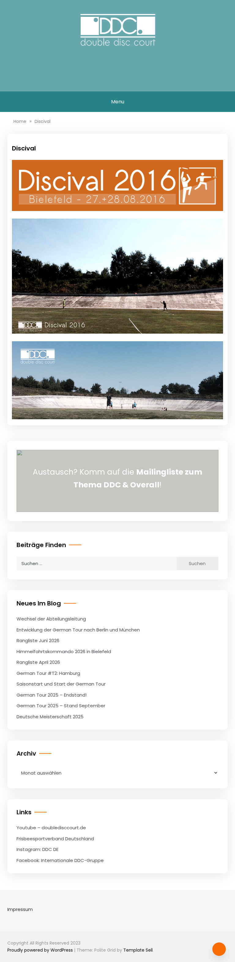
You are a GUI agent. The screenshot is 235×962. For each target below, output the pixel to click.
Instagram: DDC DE (37, 849)
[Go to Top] (219, 949)
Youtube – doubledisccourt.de (51, 827)
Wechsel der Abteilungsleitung (51, 619)
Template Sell (138, 950)
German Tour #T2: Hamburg (48, 673)
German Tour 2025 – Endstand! (52, 695)
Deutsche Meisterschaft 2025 (50, 716)
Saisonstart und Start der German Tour (61, 684)
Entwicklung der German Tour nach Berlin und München (78, 630)
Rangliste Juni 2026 (38, 640)
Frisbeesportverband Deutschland (55, 838)
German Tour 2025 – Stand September (61, 705)
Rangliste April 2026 (38, 662)
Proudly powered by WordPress (40, 950)
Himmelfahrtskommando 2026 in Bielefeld (64, 651)
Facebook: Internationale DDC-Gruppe (60, 860)
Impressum (20, 909)
